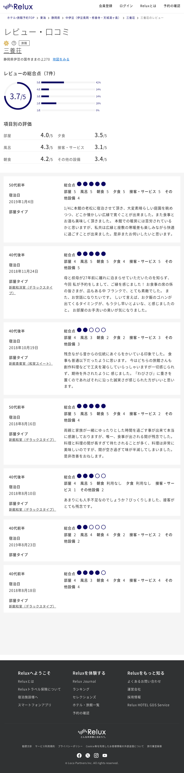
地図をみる (61, 59)
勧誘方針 (27, 746)
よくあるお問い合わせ (144, 681)
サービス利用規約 (45, 746)
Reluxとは (148, 5)
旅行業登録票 (154, 746)
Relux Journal (84, 681)
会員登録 (105, 5)
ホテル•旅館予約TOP (21, 18)
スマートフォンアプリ (35, 704)
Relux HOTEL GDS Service (146, 704)
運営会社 (134, 689)
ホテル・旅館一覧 (86, 704)
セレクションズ (84, 697)
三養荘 (130, 18)
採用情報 (134, 697)
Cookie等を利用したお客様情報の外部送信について (115, 746)
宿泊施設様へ (28, 697)
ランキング (81, 689)
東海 (43, 18)
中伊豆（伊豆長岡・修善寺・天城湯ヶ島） (93, 18)
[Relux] (18, 5)
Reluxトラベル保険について (37, 689)
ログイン (126, 5)
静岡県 (55, 18)
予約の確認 (172, 5)
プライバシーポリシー (70, 746)
